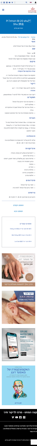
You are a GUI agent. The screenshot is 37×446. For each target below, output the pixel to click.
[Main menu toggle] (3, 10)
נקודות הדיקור (32, 429)
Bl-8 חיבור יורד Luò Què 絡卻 (23, 241)
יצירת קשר (33, 431)
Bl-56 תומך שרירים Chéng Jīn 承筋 (20, 229)
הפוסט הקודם (18, 205)
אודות (35, 426)
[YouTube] (9, 2)
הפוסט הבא (18, 211)
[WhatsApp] (1, 2)
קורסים (17, 426)
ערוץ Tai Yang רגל (23, 37)
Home (33, 37)
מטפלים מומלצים (10, 429)
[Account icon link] (35, 2)
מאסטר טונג (8, 426)
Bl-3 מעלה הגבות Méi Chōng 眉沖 (21, 235)
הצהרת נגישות (21, 429)
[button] (26, 2)
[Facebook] (7, 2)
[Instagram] (4, 2)
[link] (31, 2)
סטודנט (23, 426)
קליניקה (29, 426)
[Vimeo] (12, 2)
